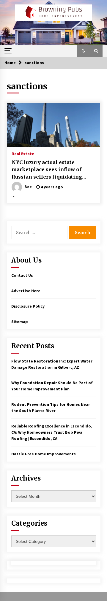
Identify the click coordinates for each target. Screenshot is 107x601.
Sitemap (19, 321)
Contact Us (22, 275)
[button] (83, 51)
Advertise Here (25, 290)
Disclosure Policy (28, 306)
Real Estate (23, 153)
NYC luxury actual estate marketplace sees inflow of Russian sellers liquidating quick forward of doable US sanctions (47, 170)
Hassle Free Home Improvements (43, 454)
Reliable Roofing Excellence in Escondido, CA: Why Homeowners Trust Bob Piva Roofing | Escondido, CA (51, 432)
